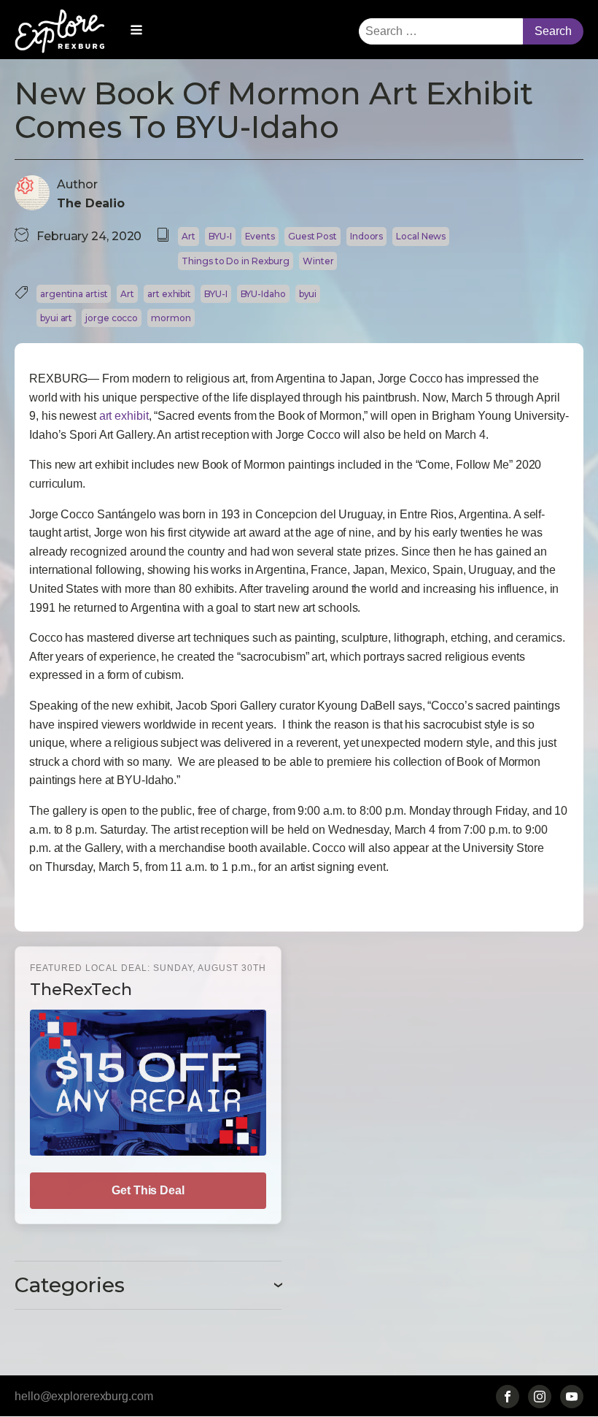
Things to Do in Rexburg (236, 261)
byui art (56, 317)
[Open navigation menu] (136, 31)
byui (308, 293)
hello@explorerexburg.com (84, 1396)
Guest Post (312, 236)
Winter (318, 261)
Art (188, 236)
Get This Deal (148, 1190)
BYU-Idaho (263, 293)
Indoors (366, 236)
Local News (421, 236)
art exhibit (169, 293)
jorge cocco (111, 317)
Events (260, 236)
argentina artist (73, 293)
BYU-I (220, 236)
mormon (170, 317)
